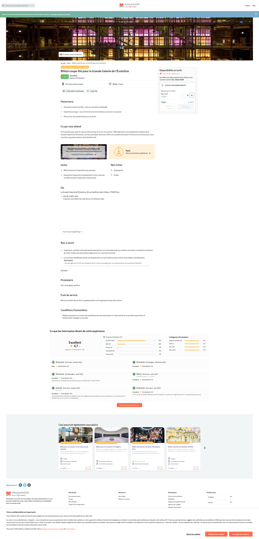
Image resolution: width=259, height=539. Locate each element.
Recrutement (73, 502)
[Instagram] (29, 485)
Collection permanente (175, 85)
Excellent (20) (110, 340)
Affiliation (171, 499)
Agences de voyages (174, 504)
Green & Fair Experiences (76, 504)
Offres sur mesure (124, 499)
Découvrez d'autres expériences (137, 153)
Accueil (63, 63)
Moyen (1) (109, 347)
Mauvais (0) (109, 354)
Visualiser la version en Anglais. (60, 14)
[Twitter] (24, 485)
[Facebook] (20, 485)
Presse (71, 499)
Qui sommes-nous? (75, 496)
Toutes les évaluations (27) (114, 337)
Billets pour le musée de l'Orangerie (108, 447)
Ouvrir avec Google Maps (72, 232)
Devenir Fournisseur (174, 507)
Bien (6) (108, 344)
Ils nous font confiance (175, 496)
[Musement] (129, 5)
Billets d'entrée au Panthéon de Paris (180, 447)
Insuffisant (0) (110, 351)
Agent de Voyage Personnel (176, 502)
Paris (68, 63)
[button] (178, 85)
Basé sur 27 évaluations (77, 78)
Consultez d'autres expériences (83, 154)
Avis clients (121, 496)
